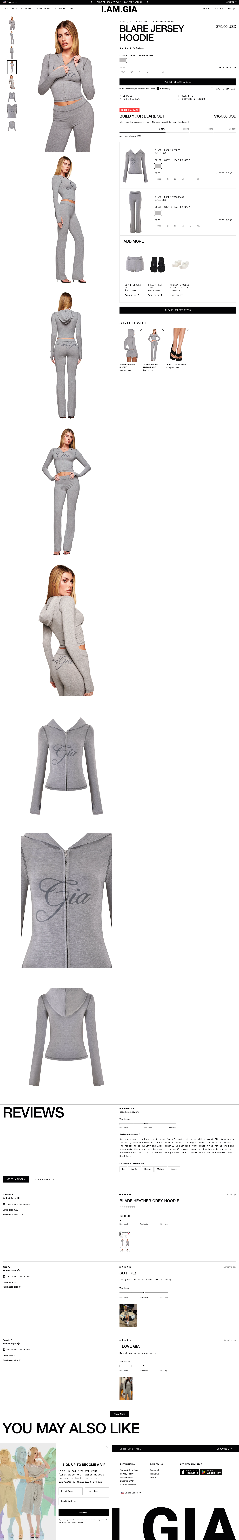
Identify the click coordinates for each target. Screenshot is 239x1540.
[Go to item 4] (12, 67)
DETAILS (127, 96)
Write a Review (18, 1180)
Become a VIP (126, 1481)
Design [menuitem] (147, 1169)
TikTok (153, 1477)
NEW (14, 9)
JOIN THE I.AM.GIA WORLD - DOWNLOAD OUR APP (119, 1)
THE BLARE (26, 9)
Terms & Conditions (129, 1470)
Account (231, 2)
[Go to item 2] (12, 38)
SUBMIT (84, 1512)
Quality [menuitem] (174, 1169)
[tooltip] (140, 1134)
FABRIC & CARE (131, 99)
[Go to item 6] (12, 96)
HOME (122, 22)
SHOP (5, 9)
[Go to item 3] (12, 53)
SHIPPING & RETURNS (193, 99)
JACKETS (143, 22)
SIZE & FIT (188, 96)
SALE (71, 9)
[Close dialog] (107, 1447)
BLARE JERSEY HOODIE (167, 150)
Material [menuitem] (161, 1169)
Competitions (126, 1477)
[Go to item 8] (12, 126)
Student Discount (128, 1485)
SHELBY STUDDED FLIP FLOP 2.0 (179, 286)
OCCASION (59, 9)
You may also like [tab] (71, 1429)
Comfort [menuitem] (134, 1169)
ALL (132, 22)
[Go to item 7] (12, 111)
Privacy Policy (126, 1474)
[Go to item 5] (12, 82)
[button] (132, 48)
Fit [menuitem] (123, 1169)
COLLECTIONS (43, 9)
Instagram (154, 1474)
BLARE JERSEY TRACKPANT (169, 197)
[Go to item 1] (12, 23)
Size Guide (229, 67)
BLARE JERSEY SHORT (133, 286)
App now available (191, 1464)
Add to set (132, 295)
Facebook (154, 1470)
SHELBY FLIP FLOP (155, 286)
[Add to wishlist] (140, 330)
